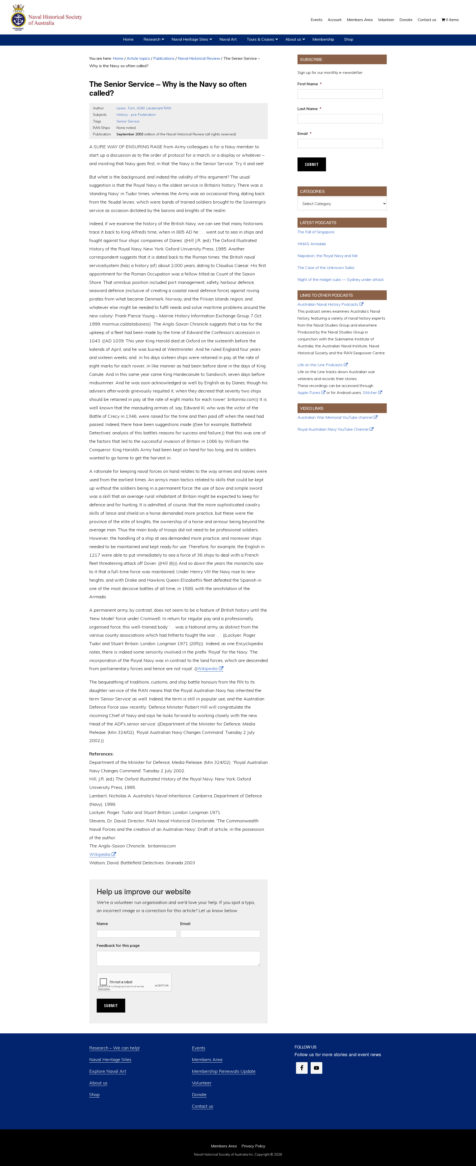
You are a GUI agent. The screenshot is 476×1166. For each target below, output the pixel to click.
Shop (94, 1094)
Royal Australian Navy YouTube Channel (333, 429)
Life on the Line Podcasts (320, 364)
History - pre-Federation (136, 114)
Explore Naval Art (107, 1071)
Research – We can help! (114, 1048)
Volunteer (201, 1083)
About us (98, 1083)
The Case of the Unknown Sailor (326, 267)
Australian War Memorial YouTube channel (335, 417)
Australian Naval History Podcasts (328, 304)
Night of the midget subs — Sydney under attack (341, 279)
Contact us (202, 1106)
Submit (111, 1005)
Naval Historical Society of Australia (47, 18)
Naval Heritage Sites (110, 1059)
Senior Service (128, 121)
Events (198, 1048)
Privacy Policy (253, 1146)
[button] (464, 16)
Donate (199, 1094)
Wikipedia (207, 668)
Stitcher (370, 392)
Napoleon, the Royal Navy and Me (328, 255)
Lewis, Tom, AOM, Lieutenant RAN (144, 108)
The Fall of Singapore (316, 231)
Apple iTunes (309, 392)
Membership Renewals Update (224, 1071)
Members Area (207, 1059)
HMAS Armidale (312, 243)
